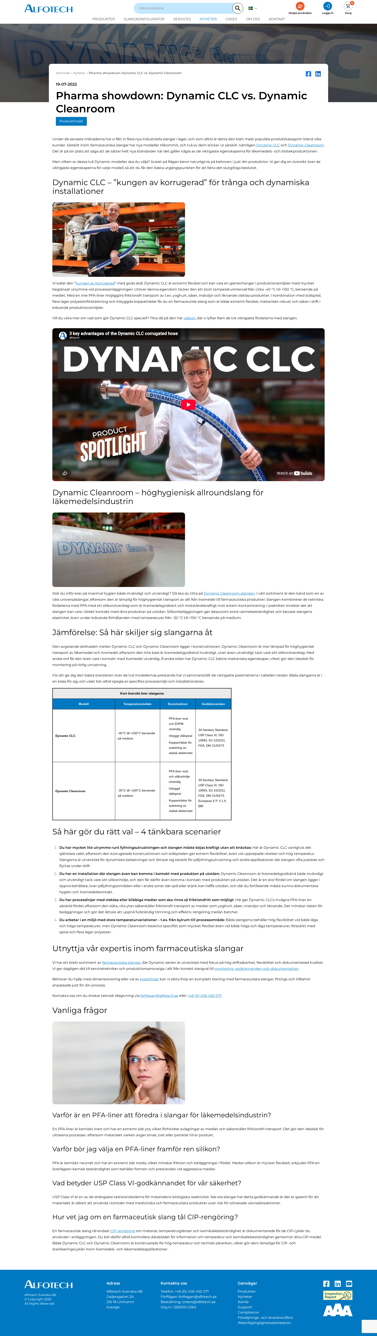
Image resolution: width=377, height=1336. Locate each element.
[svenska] (252, 8)
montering (223, 969)
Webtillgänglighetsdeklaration (264, 1323)
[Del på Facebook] (308, 74)
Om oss (253, 19)
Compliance (248, 1312)
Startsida (63, 73)
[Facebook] (326, 1283)
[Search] (237, 8)
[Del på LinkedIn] (318, 74)
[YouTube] (349, 1283)
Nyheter (208, 19)
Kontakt (277, 19)
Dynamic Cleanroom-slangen (229, 593)
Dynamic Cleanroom (306, 145)
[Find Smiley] (338, 1295)
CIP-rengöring (122, 1231)
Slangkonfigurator (144, 19)
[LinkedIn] (337, 1283)
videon (189, 318)
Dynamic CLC (268, 145)
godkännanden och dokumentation (266, 969)
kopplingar (149, 979)
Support (245, 1307)
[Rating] (338, 1310)
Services (182, 19)
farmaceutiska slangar (121, 963)
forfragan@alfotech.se (159, 996)
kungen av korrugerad (95, 283)
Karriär (243, 1302)
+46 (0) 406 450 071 (204, 996)
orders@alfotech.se (199, 1302)
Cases (231, 19)
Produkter (103, 19)
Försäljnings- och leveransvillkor (265, 1318)
